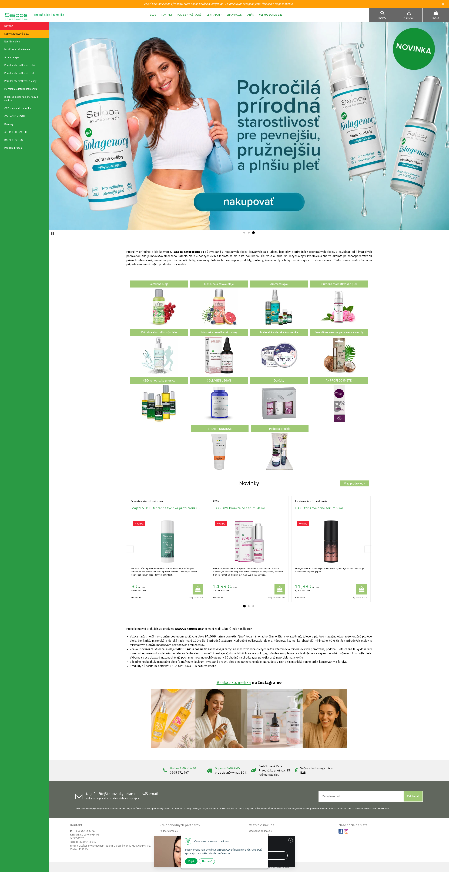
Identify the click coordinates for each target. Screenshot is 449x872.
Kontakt (167, 14)
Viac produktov (354, 483)
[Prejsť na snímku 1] (244, 233)
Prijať (191, 861)
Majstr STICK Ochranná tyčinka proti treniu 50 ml (166, 509)
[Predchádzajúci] (52, 126)
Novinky (8, 25)
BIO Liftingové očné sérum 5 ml (319, 508)
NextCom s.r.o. (283, 867)
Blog (153, 14)
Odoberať (413, 796)
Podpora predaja (169, 831)
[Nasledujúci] (445, 126)
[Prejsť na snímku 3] (253, 233)
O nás (250, 14)
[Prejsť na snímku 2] (248, 233)
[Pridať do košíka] (198, 589)
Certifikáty (214, 14)
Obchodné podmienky (260, 831)
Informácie (234, 14)
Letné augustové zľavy (16, 33)
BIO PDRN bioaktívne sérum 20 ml (239, 508)
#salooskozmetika (234, 682)
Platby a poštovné (189, 14)
